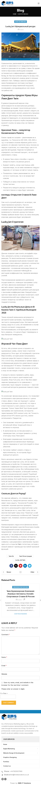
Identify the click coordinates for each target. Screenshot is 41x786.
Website (4, 674)
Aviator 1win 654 (23, 14)
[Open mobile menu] (39, 3)
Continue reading (20, 613)
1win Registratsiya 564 (20, 587)
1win (19, 544)
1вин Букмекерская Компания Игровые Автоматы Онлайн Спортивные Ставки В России (21, 594)
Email (4, 666)
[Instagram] (5, 779)
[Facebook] (2, 779)
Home (14, 14)
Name (4, 657)
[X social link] (16, 566)
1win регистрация (25, 556)
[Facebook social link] (11, 566)
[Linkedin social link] (25, 566)
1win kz (11, 556)
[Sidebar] (2, 238)
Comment (5, 635)
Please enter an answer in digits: (13, 689)
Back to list (20, 572)
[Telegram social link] (30, 566)
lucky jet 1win (20, 560)
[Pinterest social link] (20, 566)
